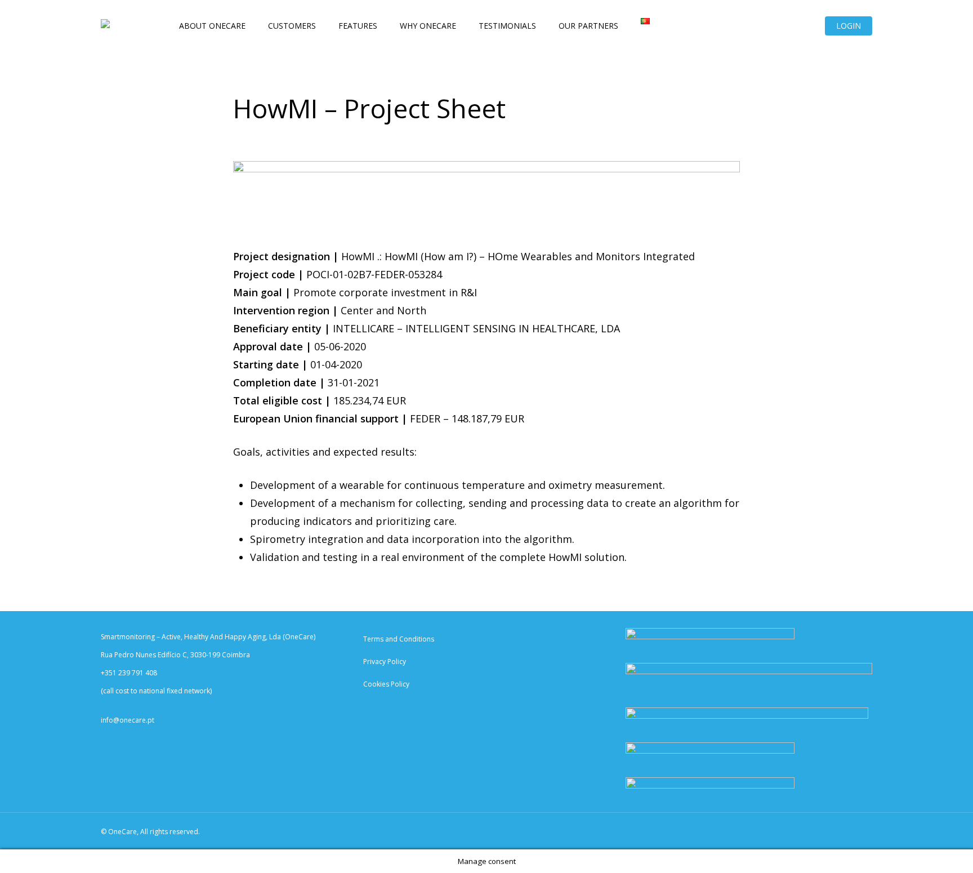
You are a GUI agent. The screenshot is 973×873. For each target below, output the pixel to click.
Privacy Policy (384, 661)
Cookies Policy (386, 684)
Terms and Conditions (398, 639)
